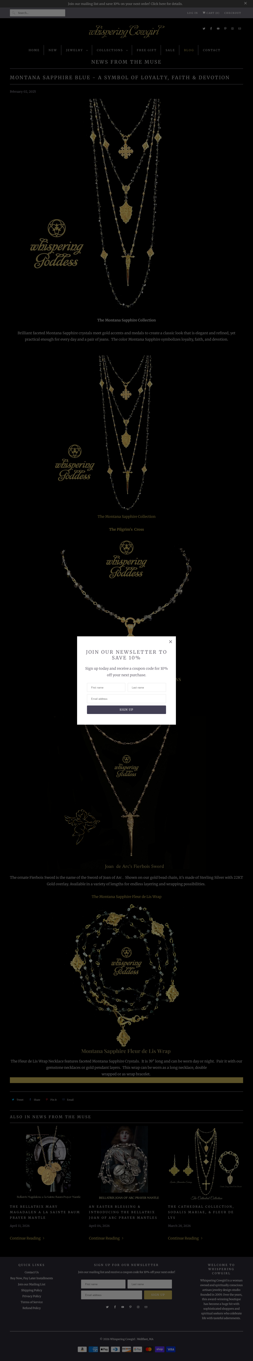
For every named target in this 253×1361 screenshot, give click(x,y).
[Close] (170, 641)
